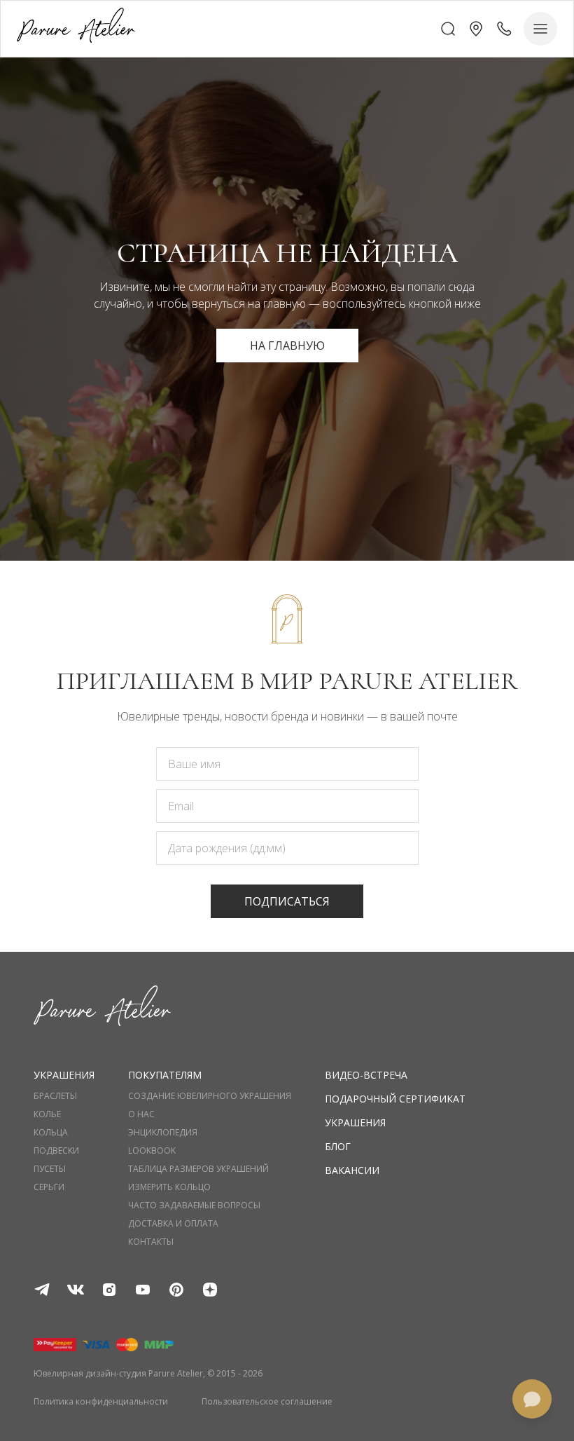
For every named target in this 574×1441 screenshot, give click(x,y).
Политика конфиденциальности (101, 1401)
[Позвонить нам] (504, 28)
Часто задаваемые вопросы (194, 1205)
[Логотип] (76, 28)
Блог (338, 1146)
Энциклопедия (162, 1132)
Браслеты (55, 1096)
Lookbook (152, 1150)
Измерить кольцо (169, 1187)
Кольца (51, 1132)
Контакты (151, 1242)
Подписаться (287, 901)
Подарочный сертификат (395, 1098)
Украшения (355, 1122)
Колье (47, 1114)
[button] (476, 28)
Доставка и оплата (173, 1223)
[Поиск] (448, 28)
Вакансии (352, 1170)
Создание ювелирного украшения (209, 1096)
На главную (287, 345)
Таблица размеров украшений (198, 1169)
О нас (141, 1114)
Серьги (49, 1187)
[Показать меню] (540, 29)
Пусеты (50, 1169)
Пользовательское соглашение (267, 1401)
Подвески (56, 1150)
